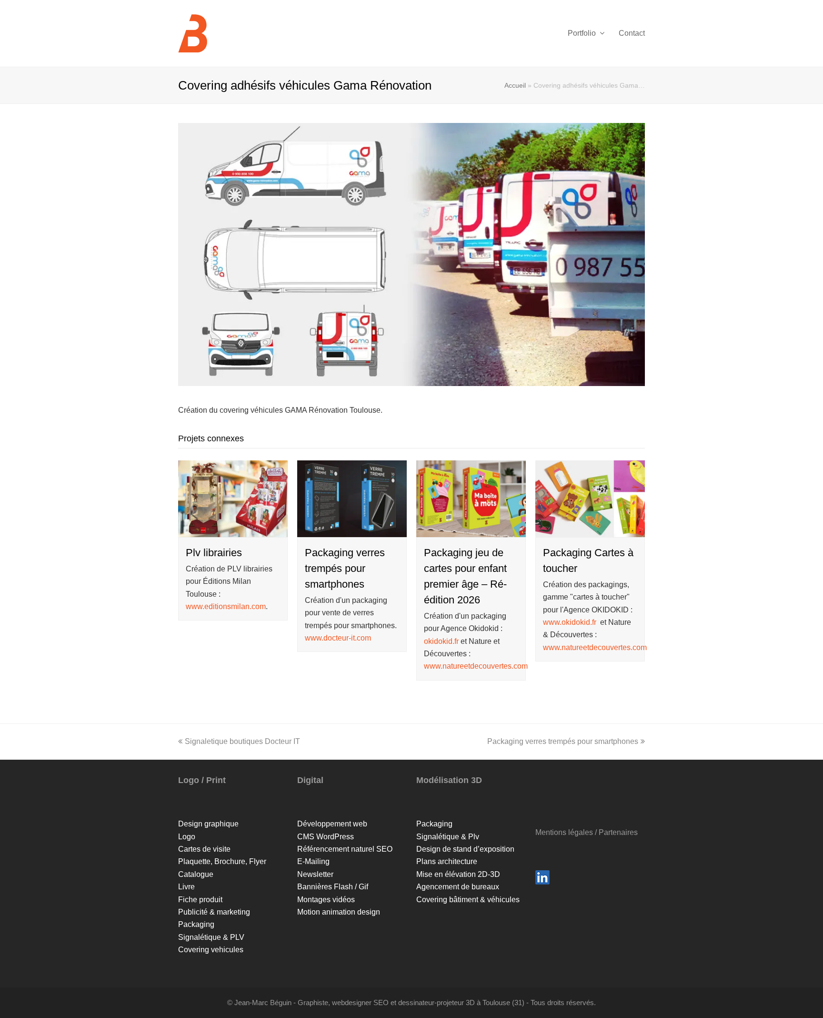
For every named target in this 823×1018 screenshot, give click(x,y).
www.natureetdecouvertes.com (476, 666)
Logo (188, 780)
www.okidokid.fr (569, 622)
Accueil (515, 85)
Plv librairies (214, 553)
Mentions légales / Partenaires (586, 832)
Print (216, 780)
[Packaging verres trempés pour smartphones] (352, 530)
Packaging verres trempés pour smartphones (345, 568)
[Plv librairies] (233, 530)
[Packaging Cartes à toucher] (590, 530)
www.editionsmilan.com (226, 606)
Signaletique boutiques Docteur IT (242, 741)
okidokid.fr (441, 641)
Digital (310, 780)
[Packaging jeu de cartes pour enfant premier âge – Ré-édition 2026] (471, 530)
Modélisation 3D (449, 780)
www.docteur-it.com (338, 638)
